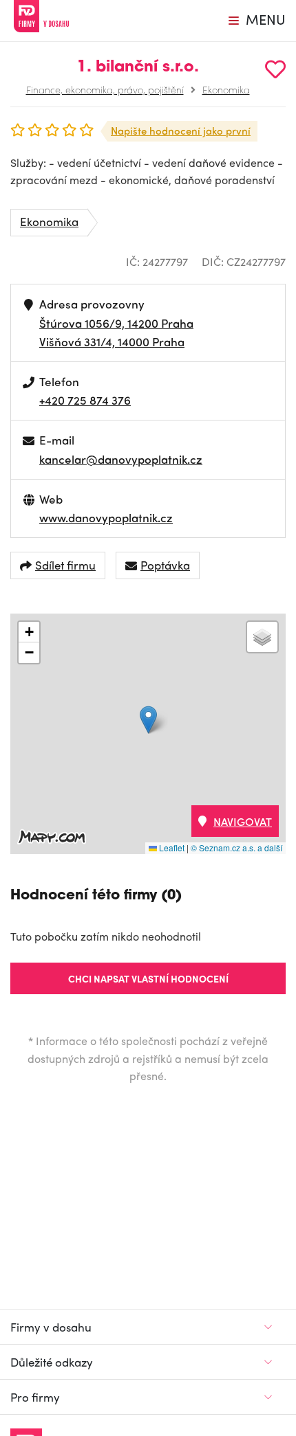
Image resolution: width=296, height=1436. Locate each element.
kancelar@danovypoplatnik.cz (120, 459)
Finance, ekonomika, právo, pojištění (105, 89)
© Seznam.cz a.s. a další (236, 847)
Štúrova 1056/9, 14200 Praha (116, 323)
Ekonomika (226, 89)
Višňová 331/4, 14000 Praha (111, 341)
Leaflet (170, 847)
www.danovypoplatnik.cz (106, 517)
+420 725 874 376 (85, 400)
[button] (148, 720)
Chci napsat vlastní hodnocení (148, 978)
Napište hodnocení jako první (181, 130)
